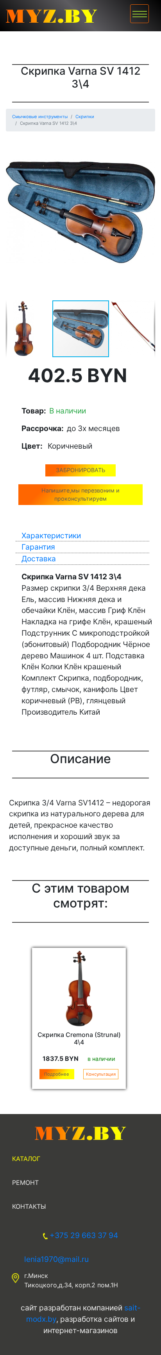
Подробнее (56, 1074)
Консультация (101, 1074)
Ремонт (25, 1182)
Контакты (29, 1206)
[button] (148, 144)
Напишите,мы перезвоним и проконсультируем (80, 494)
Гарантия (38, 547)
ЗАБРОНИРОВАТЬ (80, 470)
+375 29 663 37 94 (84, 1235)
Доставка (38, 558)
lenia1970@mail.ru (56, 1259)
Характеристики (51, 535)
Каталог (26, 1159)
